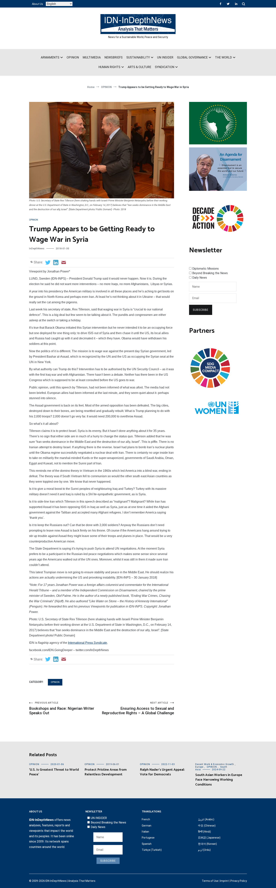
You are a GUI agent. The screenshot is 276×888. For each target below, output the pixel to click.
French (146, 819)
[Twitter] (228, 4)
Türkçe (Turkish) (152, 849)
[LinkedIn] (236, 4)
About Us (37, 3)
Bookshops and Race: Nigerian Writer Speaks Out (61, 708)
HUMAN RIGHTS (109, 67)
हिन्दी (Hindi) (204, 831)
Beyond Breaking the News (210, 273)
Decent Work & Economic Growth (214, 764)
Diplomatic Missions (205, 268)
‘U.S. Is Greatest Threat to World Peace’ (54, 772)
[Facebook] (220, 4)
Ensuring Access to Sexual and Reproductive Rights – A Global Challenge (138, 708)
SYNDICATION (164, 67)
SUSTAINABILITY (138, 57)
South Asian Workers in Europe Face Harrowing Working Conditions (218, 779)
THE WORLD (223, 57)
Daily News (199, 277)
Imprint (224, 880)
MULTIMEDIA (92, 57)
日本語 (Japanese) (209, 837)
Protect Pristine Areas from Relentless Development (105, 772)
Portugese (148, 837)
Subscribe (200, 309)
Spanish (147, 843)
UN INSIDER (165, 57)
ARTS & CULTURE (139, 67)
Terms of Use (210, 880)
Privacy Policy (238, 880)
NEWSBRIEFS (113, 57)
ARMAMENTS (50, 57)
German (146, 825)
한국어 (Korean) (207, 843)
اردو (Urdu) (204, 849)
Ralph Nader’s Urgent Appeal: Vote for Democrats (162, 772)
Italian (145, 831)
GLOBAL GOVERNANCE (192, 57)
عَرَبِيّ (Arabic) (206, 819)
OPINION (73, 57)
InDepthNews (36, 248)
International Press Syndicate (87, 642)
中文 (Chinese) (207, 825)
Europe (199, 767)
